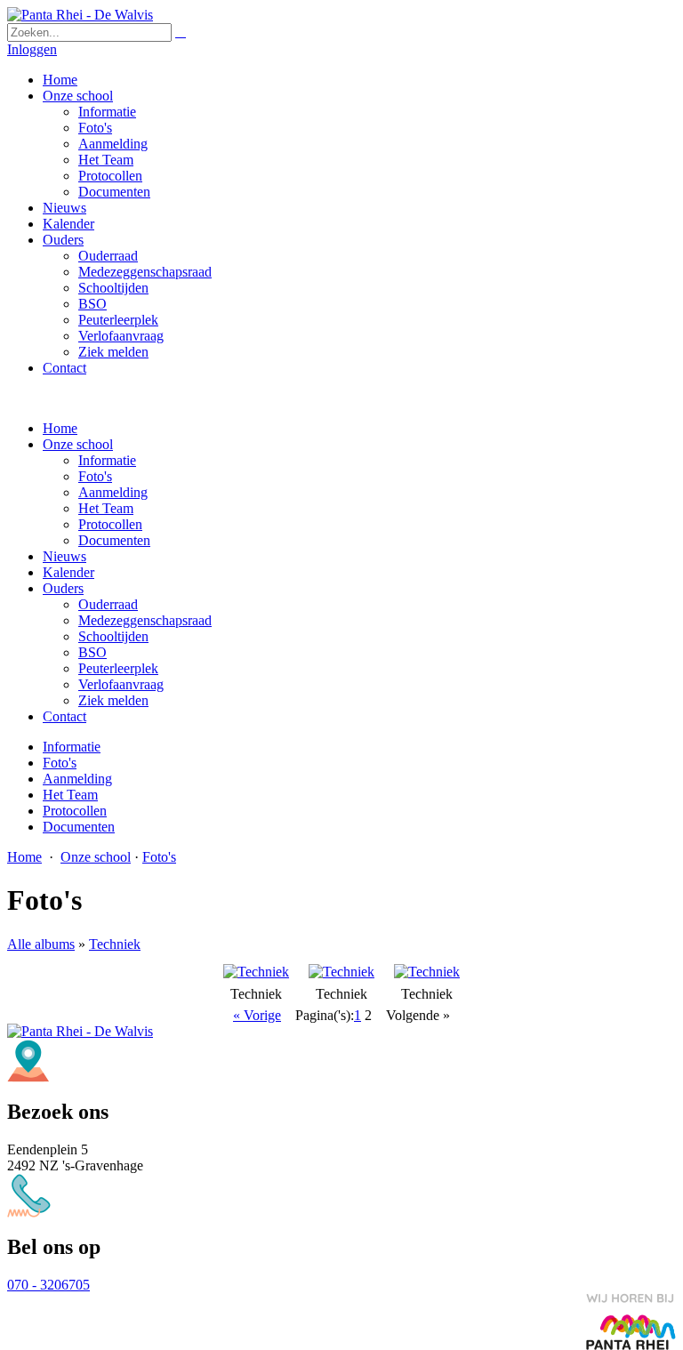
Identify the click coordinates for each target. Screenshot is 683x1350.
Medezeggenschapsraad (145, 620)
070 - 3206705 (48, 1284)
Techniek (115, 944)
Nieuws (64, 556)
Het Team (105, 508)
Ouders (63, 588)
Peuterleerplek (118, 668)
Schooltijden (113, 636)
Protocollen (110, 524)
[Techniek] (256, 971)
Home (60, 428)
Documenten (114, 540)
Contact (64, 716)
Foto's (95, 476)
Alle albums (41, 944)
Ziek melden (113, 700)
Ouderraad (108, 604)
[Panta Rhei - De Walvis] (80, 14)
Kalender (68, 572)
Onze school (78, 444)
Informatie (107, 460)
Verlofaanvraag (121, 684)
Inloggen (32, 49)
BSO (92, 652)
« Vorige (257, 1015)
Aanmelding (113, 492)
